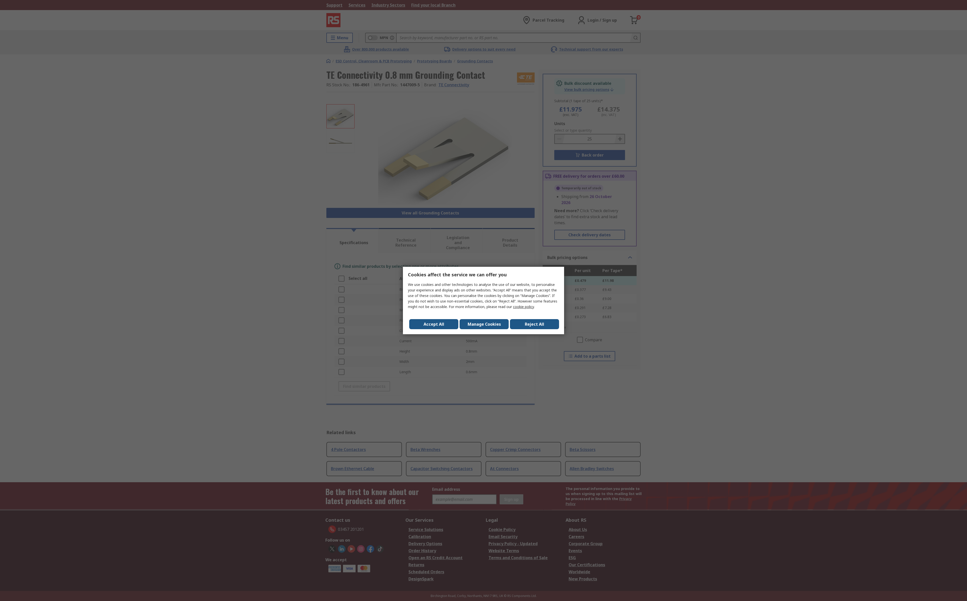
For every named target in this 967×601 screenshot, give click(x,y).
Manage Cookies (484, 324)
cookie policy (523, 306)
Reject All (534, 324)
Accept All (434, 324)
